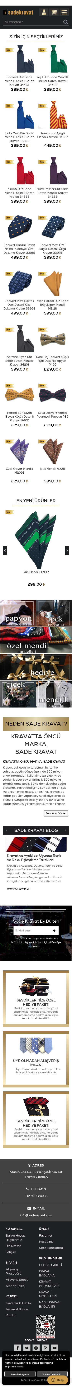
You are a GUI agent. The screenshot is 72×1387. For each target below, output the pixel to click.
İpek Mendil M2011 (52, 469)
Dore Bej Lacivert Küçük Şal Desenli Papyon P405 (52, 361)
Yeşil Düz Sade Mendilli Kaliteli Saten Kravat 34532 (52, 81)
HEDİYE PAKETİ (50, 1265)
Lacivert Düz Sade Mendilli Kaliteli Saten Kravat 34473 (19, 81)
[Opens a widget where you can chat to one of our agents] (57, 1380)
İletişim (11, 1252)
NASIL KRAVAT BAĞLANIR (50, 1304)
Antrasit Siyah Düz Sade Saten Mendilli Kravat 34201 (19, 361)
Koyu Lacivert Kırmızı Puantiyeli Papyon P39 (52, 415)
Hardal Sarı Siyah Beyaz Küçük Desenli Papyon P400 (19, 416)
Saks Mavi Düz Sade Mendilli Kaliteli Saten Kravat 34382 (19, 137)
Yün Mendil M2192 (36, 572)
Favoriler (45, 1236)
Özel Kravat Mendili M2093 (19, 471)
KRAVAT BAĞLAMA (47, 1273)
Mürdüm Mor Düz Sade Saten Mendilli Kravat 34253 (52, 193)
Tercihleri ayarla (20, 1374)
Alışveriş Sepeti (17, 1280)
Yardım (11, 1315)
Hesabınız (46, 1242)
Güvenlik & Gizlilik (18, 1303)
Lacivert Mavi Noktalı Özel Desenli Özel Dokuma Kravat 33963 (19, 304)
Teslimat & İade (17, 1309)
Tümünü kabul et (52, 1374)
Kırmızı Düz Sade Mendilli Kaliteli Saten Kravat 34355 (19, 193)
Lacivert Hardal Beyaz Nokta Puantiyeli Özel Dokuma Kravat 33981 (19, 249)
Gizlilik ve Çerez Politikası (37, 1380)
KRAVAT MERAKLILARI (49, 1284)
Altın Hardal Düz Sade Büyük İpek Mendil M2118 (52, 304)
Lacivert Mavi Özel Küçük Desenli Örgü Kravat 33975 (52, 249)
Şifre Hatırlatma (51, 1248)
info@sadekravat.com (36, 1215)
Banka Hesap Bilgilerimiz (15, 1238)
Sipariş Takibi (15, 1286)
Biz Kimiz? (13, 1246)
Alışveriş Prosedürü (14, 1271)
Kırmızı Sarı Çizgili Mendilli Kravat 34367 (52, 135)
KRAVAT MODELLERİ (48, 1294)
